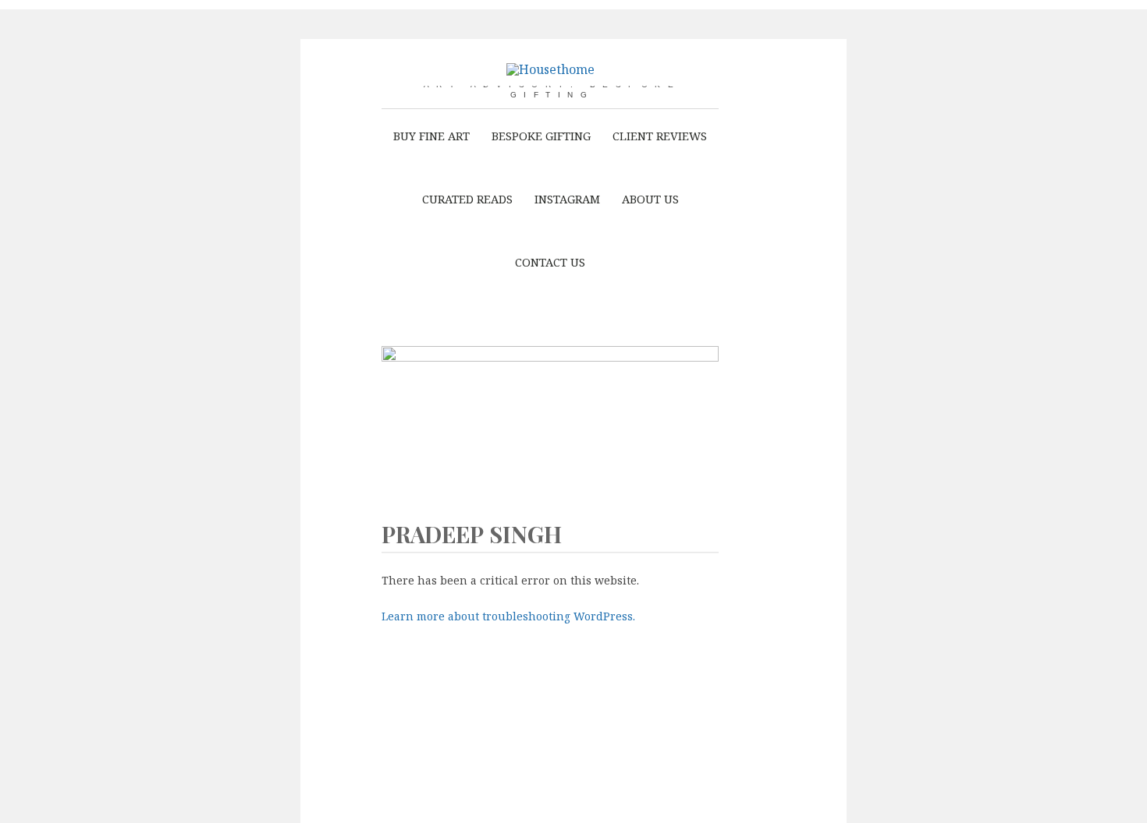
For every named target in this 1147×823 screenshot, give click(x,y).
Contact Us (550, 262)
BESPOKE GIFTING (541, 135)
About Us (650, 199)
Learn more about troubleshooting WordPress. (508, 616)
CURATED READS (467, 199)
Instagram (567, 199)
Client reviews (660, 135)
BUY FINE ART (431, 135)
